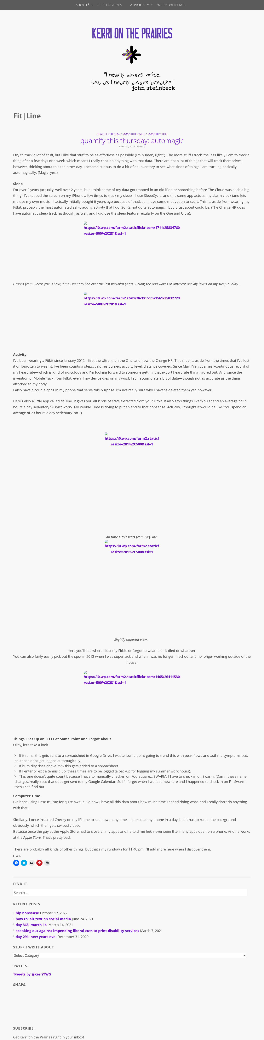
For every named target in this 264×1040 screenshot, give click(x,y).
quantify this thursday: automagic (132, 140)
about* (83, 5)
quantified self (134, 134)
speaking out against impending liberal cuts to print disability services (77, 930)
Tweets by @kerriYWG (32, 974)
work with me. (171, 5)
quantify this (157, 134)
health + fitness (108, 134)
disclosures (110, 5)
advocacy (139, 5)
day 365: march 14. (32, 924)
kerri (142, 146)
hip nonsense (27, 913)
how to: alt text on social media (43, 919)
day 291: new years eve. (36, 936)
